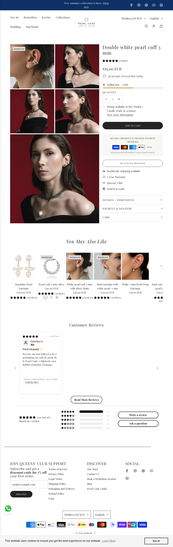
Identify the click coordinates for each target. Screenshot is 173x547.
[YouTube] (153, 5)
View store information (120, 114)
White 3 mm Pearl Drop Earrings (135, 286)
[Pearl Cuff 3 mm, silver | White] (45, 297)
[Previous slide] (15, 368)
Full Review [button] (32, 382)
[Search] (146, 26)
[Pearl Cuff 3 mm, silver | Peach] (51, 297)
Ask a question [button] (138, 423)
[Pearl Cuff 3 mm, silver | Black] (57, 297)
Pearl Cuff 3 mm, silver (52, 284)
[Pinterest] (146, 5)
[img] (30, 336)
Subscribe (21, 494)
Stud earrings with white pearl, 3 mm (107, 286)
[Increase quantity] (119, 99)
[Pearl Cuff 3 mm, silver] (51, 266)
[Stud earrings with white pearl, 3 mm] (107, 266)
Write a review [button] (138, 415)
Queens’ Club (114, 183)
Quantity (109, 92)
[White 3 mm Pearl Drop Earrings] (135, 266)
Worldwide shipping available (123, 171)
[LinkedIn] (161, 5)
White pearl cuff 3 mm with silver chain (79, 286)
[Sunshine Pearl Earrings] (23, 266)
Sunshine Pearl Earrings (23, 286)
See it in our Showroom (132, 163)
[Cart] (161, 26)
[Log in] (153, 26)
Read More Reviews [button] (86, 399)
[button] (111, 60)
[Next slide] (157, 368)
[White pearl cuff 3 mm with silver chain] (79, 266)
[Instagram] (139, 5)
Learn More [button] (109, 540)
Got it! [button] (156, 541)
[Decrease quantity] (106, 99)
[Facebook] (131, 5)
